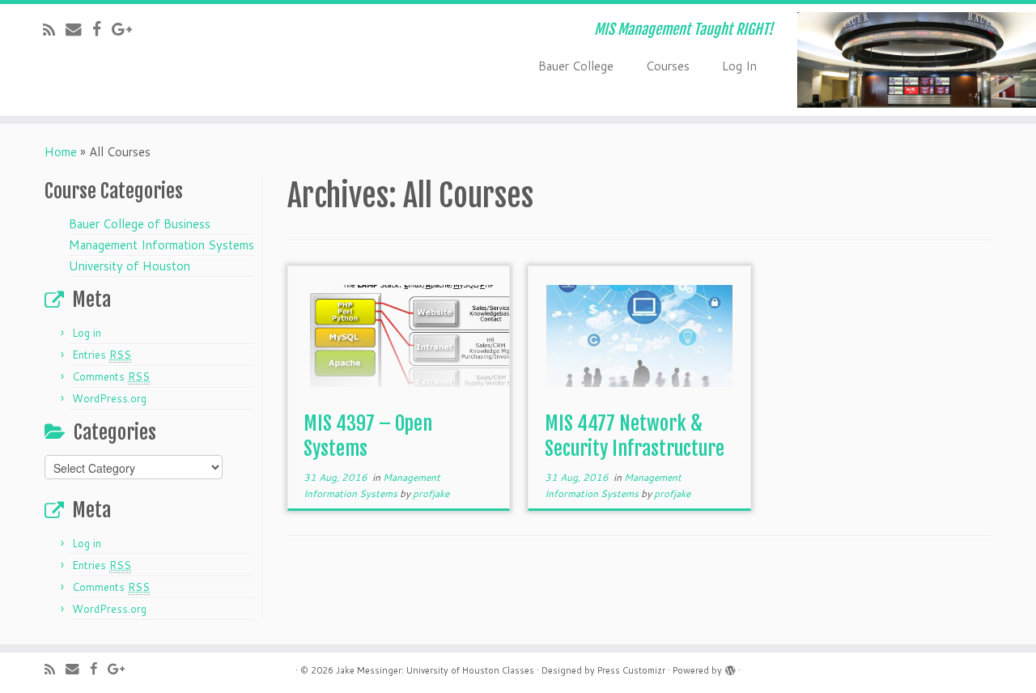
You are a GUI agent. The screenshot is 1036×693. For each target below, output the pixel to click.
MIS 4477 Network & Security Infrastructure (634, 436)
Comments (111, 376)
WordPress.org (109, 398)
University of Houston (129, 265)
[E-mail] (79, 29)
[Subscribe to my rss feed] (54, 29)
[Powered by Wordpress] (730, 667)
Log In (739, 65)
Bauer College (576, 65)
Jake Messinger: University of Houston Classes (435, 670)
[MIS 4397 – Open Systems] (398, 334)
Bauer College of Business (139, 223)
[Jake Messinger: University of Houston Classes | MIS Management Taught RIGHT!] (916, 60)
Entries (101, 354)
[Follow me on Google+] (127, 29)
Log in (86, 332)
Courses (668, 65)
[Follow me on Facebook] (102, 29)
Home (61, 151)
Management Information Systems (161, 244)
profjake (431, 493)
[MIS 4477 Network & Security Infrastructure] (639, 334)
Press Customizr (631, 670)
